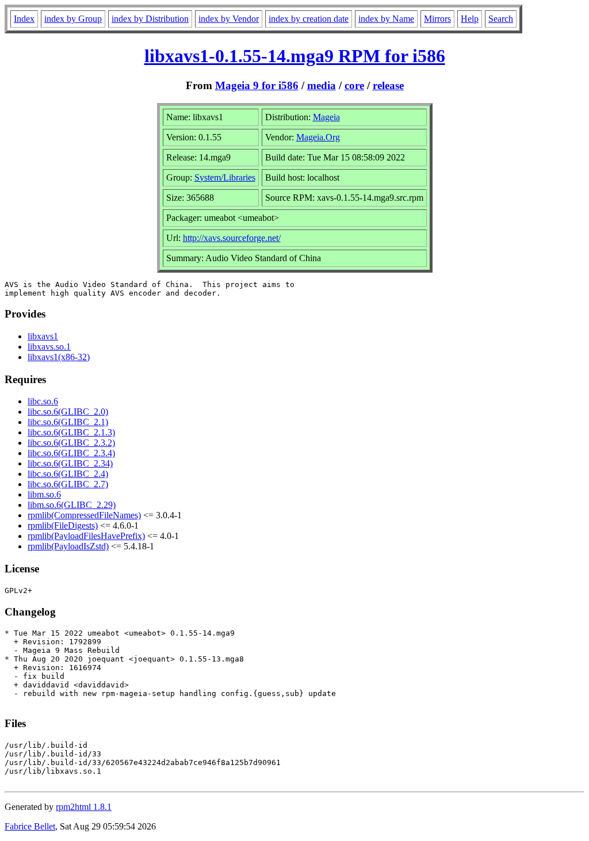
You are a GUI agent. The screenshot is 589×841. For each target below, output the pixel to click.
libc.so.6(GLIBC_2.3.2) (71, 443)
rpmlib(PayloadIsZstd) (68, 546)
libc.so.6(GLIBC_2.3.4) (71, 453)
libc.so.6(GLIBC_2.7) (68, 484)
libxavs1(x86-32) (59, 357)
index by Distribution (150, 19)
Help (470, 19)
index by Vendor (228, 19)
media (321, 85)
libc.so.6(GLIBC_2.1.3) (71, 432)
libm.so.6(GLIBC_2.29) (72, 505)
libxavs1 (43, 336)
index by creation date (309, 19)
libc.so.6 (43, 401)
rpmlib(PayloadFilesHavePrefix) (86, 536)
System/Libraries (224, 177)
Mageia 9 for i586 (257, 85)
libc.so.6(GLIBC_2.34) (70, 463)
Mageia (326, 117)
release (388, 85)
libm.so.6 (44, 494)
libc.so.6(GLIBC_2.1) (68, 422)
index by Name (386, 19)
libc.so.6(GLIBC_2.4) (68, 474)
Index (24, 19)
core (354, 85)
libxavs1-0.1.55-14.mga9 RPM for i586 (294, 55)
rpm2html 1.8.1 (84, 807)
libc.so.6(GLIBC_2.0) (68, 411)
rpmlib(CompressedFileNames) (84, 515)
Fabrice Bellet (30, 826)
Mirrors (437, 19)
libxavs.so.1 (49, 346)
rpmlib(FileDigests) (63, 525)
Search (500, 19)
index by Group (73, 19)
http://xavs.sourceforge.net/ (232, 238)
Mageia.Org (318, 137)
